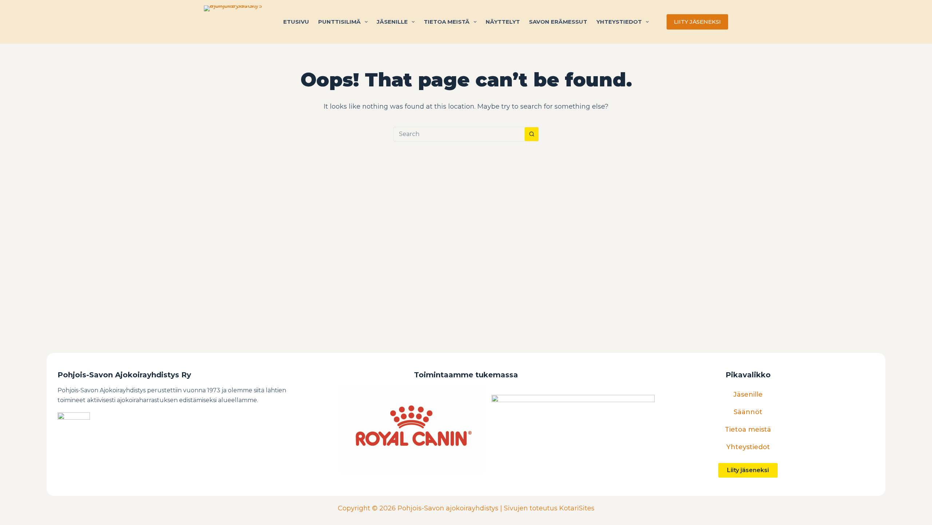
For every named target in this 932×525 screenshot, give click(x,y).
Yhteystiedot (619, 21)
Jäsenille (392, 21)
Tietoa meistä (447, 21)
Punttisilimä (339, 21)
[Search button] (531, 134)
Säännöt (748, 412)
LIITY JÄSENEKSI (697, 21)
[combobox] (459, 134)
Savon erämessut (558, 21)
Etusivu (296, 21)
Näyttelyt (503, 21)
